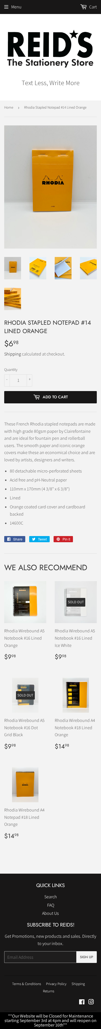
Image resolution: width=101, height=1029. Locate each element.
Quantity (10, 369)
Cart (92, 7)
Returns (48, 991)
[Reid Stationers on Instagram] (91, 1002)
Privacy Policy (56, 983)
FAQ (50, 905)
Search (50, 897)
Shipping (12, 354)
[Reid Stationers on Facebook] (82, 1002)
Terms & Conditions (26, 983)
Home (8, 107)
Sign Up (86, 957)
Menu (16, 7)
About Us (50, 913)
